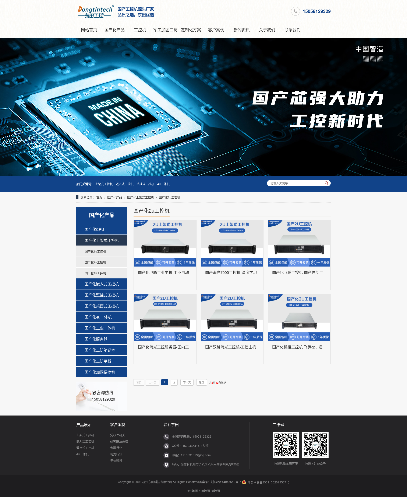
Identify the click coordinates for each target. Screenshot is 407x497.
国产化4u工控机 (95, 273)
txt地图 (215, 491)
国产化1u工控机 (95, 251)
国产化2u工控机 (169, 197)
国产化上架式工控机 (140, 197)
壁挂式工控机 (145, 184)
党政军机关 (117, 435)
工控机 (140, 29)
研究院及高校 (119, 441)
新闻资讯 (242, 29)
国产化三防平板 (98, 361)
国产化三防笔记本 (100, 350)
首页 (99, 197)
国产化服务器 (96, 339)
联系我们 (292, 29)
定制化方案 (191, 29)
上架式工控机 (104, 184)
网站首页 (89, 29)
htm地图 (204, 491)
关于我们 (267, 29)
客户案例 (216, 29)
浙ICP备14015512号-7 (226, 482)
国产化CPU (94, 229)
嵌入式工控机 (125, 184)
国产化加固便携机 (100, 372)
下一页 (187, 382)
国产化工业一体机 (100, 328)
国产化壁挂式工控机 (102, 295)
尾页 (201, 382)
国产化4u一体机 (98, 317)
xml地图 (192, 491)
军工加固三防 (165, 29)
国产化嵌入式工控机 (102, 283)
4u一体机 (163, 184)
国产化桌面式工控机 (102, 306)
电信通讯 (116, 460)
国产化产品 (115, 29)
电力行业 (116, 454)
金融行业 (116, 447)
